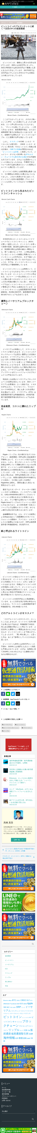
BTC (14, 1000)
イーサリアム (7, 724)
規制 (25, 1038)
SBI (4, 1007)
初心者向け (8, 981)
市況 (6, 986)
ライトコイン (27, 728)
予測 (28, 1030)
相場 (21, 1038)
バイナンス (27, 1013)
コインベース (25, 1011)
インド (23, 1007)
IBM (18, 1004)
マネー (11, 22)
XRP (18, 1007)
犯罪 (16, 1038)
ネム (21, 1013)
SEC (8, 1007)
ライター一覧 (6, 1092)
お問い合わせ (6, 1100)
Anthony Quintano (30, 58)
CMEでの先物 (15, 149)
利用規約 (5, 1098)
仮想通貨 (19, 22)
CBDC (23, 1000)
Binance (5, 1000)
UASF (14, 1007)
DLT (28, 1000)
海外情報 (9, 1037)
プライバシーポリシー (9, 1096)
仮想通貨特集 (6, 1090)
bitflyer (10, 1000)
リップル (6, 731)
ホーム (3, 22)
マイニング (8, 973)
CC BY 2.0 (20, 58)
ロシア (21, 1030)
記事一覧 (18, 840)
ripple (30, 1003)
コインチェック (16, 1011)
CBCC (18, 1000)
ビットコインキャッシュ (10, 728)
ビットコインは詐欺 (10, 152)
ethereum (6, 1004)
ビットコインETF (26, 1017)
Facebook (13, 1004)
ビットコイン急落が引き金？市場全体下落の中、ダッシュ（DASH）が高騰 (19, 850)
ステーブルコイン (15, 1013)
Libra (25, 1004)
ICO (6, 969)
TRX (11, 1007)
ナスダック (14, 142)
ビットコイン (20, 724)
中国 (25, 1030)
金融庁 (29, 1038)
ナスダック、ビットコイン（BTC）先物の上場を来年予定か (17, 857)
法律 (31, 1034)
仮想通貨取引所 (19, 1033)
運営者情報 (5, 1094)
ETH (31, 1000)
